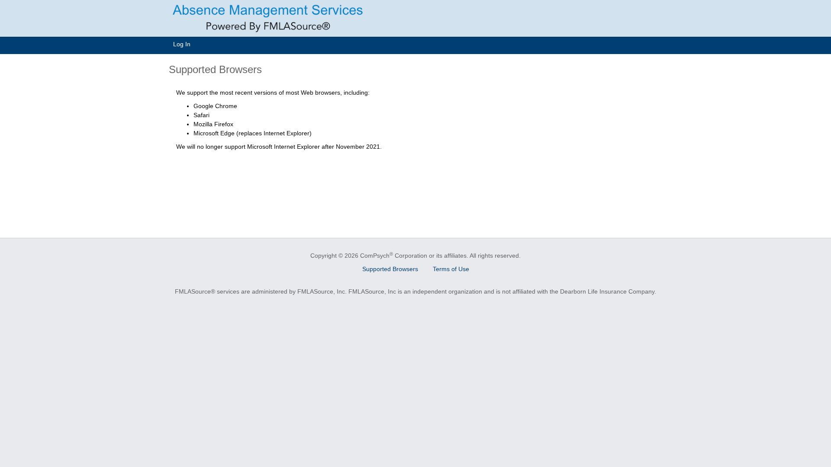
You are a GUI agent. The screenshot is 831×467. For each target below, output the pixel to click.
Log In (181, 44)
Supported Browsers (390, 268)
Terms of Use (451, 268)
